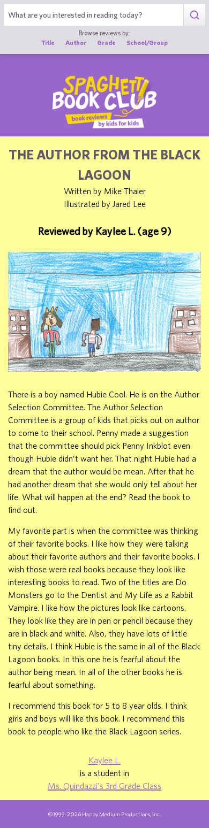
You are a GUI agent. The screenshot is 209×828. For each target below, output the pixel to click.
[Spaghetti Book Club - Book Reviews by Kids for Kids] (104, 101)
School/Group (147, 42)
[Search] (194, 15)
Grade (106, 42)
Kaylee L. (104, 760)
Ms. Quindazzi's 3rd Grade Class (104, 786)
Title (48, 42)
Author (75, 42)
